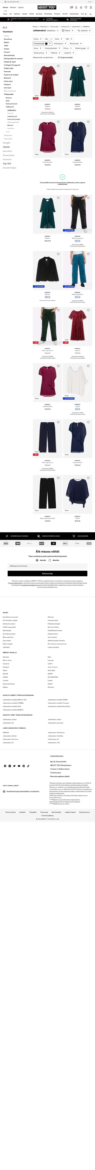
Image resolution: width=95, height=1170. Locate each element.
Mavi (49, 657)
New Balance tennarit (10, 617)
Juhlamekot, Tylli (54, 743)
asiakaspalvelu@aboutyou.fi (31, 585)
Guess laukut (52, 637)
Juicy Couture (53, 667)
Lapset (21, 7)
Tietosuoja (44, 812)
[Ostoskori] (90, 7)
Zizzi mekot (7, 640)
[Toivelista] (86, 7)
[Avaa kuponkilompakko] (71, 7)
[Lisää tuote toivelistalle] (58, 66)
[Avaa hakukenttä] (90, 14)
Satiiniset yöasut (9, 624)
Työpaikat (32, 812)
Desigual (6, 667)
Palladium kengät (54, 624)
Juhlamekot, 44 (8, 743)
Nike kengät (7, 630)
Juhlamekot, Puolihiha (55, 736)
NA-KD (50, 684)
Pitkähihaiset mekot (55, 630)
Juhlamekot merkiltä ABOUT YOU (14, 700)
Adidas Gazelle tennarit (56, 640)
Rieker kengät (8, 644)
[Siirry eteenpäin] (85, 14)
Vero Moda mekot (9, 634)
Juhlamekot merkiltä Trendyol (58, 703)
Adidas (5, 687)
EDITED (5, 674)
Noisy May (51, 670)
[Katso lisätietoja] (47, 116)
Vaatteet (44, 26)
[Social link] (5, 766)
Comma (5, 680)
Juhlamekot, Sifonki (10, 736)
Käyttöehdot (56, 812)
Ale (46, 39)
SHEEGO (86, 26)
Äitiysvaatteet (8, 637)
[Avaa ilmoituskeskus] (81, 7)
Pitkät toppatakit (9, 627)
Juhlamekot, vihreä (54, 719)
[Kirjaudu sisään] (76, 7)
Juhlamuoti (65, 26)
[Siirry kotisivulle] (15, 757)
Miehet (13, 7)
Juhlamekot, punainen (55, 723)
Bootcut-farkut (53, 627)
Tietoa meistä (10, 812)
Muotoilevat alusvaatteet (57, 644)
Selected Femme (9, 684)
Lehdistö (22, 812)
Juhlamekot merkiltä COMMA (13, 703)
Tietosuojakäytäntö (15, 583)
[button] (68, 30)
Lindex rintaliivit (53, 647)
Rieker (5, 670)
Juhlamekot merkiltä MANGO (13, 710)
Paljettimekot (53, 634)
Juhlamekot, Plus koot (10, 739)
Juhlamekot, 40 (53, 739)
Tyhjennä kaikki (66, 57)
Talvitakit (6, 647)
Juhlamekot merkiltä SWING (58, 700)
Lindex (50, 680)
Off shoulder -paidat (10, 620)
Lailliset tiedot (70, 812)
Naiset (5, 7)
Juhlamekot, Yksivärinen (56, 732)
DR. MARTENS (53, 677)
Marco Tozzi (7, 660)
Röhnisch (51, 687)
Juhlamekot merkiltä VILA (12, 706)
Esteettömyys (84, 812)
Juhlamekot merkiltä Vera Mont (59, 706)
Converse (6, 664)
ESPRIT (50, 674)
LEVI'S (50, 664)
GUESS (5, 677)
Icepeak (50, 660)
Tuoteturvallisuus (47, 816)
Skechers (6, 657)
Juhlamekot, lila (8, 723)
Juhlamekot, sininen (10, 719)
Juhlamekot (76, 26)
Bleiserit (51, 617)
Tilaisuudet (54, 26)
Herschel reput (53, 620)
